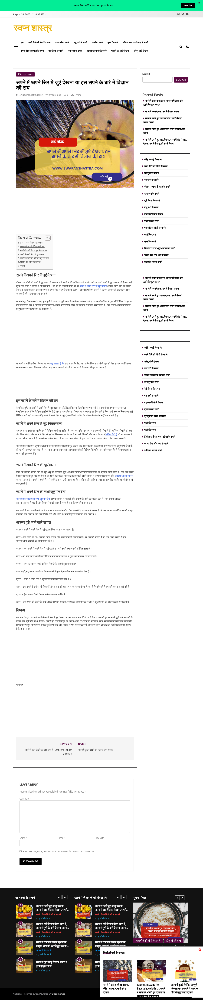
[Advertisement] (40, 213)
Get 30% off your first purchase (93, 5)
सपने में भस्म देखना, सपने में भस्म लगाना (162, 111)
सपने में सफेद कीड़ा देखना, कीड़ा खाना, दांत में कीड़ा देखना (116, 988)
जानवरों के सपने (62, 42)
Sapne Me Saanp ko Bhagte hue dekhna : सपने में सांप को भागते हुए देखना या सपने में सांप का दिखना (151, 990)
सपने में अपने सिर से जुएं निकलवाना (33, 250)
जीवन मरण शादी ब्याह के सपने (135, 42)
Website (100, 838)
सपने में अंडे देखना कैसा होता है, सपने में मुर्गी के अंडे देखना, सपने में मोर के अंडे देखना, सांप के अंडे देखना (52, 929)
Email (61, 838)
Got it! (188, 5)
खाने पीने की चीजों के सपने (39, 42)
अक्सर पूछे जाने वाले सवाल (30, 261)
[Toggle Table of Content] (46, 238)
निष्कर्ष (22, 265)
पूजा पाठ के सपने (75, 50)
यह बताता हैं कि (57, 363)
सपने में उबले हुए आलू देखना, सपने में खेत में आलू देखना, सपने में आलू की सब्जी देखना (51, 909)
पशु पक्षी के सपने (80, 42)
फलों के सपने (97, 42)
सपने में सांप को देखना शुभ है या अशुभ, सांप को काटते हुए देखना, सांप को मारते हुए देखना (51, 945)
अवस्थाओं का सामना (124, 475)
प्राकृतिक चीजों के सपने (97, 50)
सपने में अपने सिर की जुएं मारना (32, 254)
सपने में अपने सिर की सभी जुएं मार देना (34, 258)
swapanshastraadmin (31, 95)
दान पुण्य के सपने (151, 193)
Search (146, 73)
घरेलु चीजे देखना (141, 50)
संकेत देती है (111, 434)
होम (22, 42)
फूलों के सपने (113, 42)
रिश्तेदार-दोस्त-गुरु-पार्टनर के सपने (159, 248)
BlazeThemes (58, 993)
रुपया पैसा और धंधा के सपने (32, 50)
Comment (25, 798)
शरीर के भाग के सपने (153, 261)
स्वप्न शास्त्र (33, 27)
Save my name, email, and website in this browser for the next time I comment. (59, 851)
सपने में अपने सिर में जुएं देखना (31, 242)
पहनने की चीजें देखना (120, 50)
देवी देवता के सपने (56, 50)
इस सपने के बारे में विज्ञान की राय (32, 246)
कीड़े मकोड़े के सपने (25, 74)
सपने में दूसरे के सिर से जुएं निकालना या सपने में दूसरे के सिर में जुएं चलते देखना (184, 988)
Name (23, 838)
